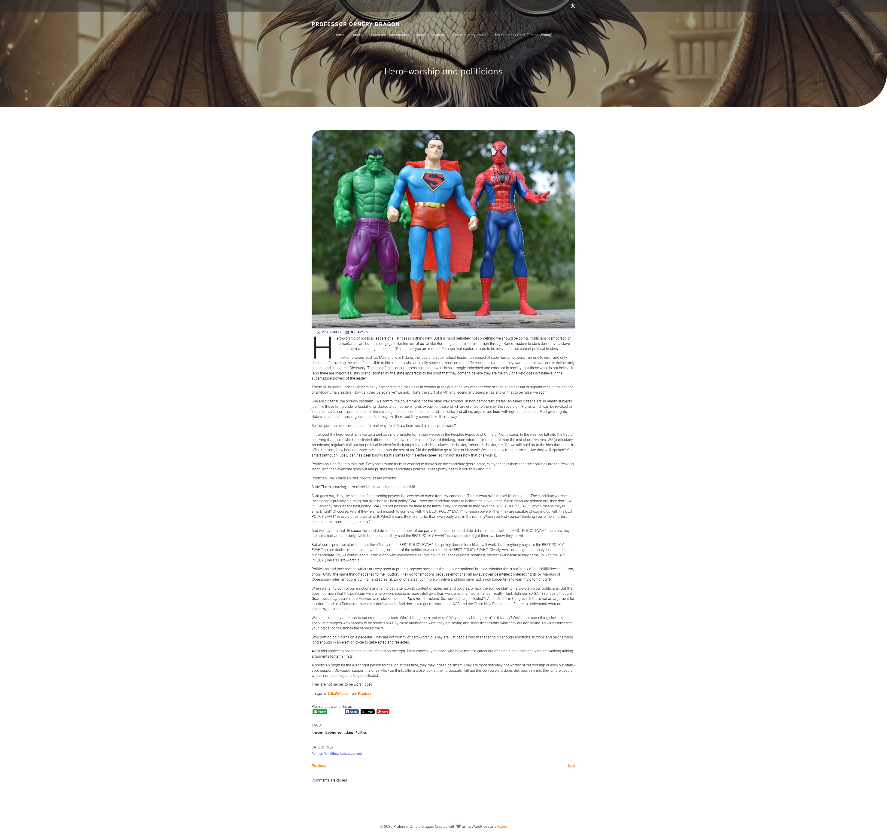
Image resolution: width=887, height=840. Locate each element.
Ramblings (331, 753)
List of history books (469, 35)
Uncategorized (351, 753)
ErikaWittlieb (338, 693)
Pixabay (364, 693)
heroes (318, 732)
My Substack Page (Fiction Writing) (524, 35)
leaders (330, 732)
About (357, 35)
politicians (345, 732)
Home (339, 35)
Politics (361, 732)
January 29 (359, 332)
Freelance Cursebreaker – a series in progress (408, 35)
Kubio (502, 826)
